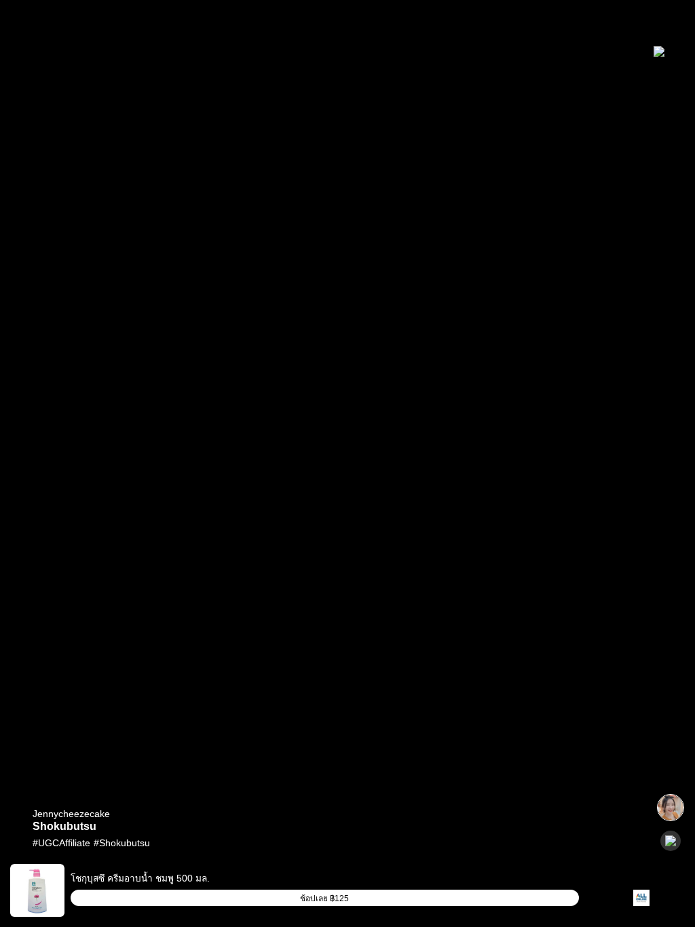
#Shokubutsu (122, 842)
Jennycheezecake (71, 813)
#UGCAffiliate (61, 842)
